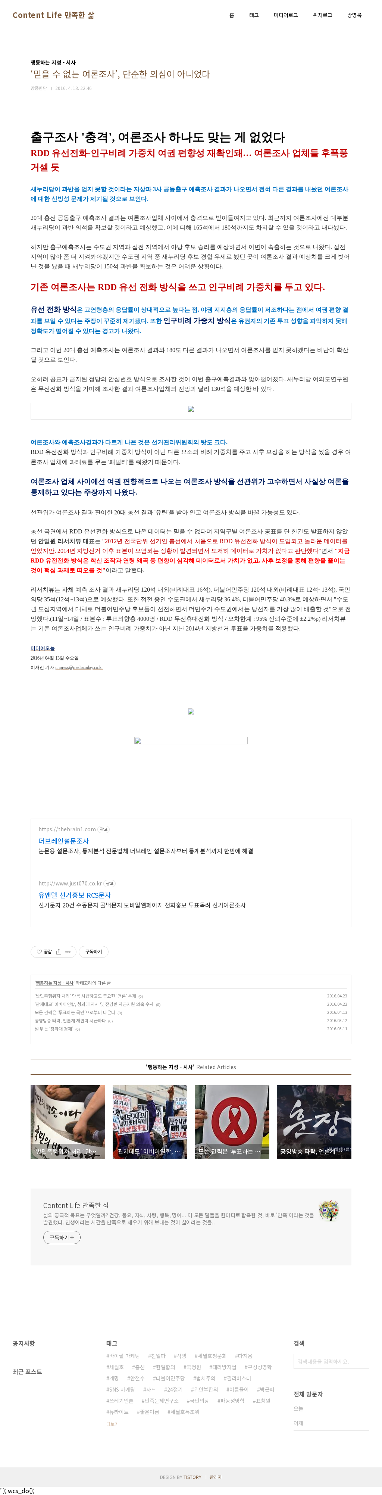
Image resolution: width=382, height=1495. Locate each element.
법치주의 (206, 1378)
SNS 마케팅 (122, 1389)
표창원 (263, 1400)
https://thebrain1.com (67, 829)
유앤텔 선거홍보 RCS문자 (74, 894)
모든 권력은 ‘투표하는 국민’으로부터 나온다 (75, 1012)
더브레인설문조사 (63, 840)
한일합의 (165, 1367)
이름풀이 (239, 1389)
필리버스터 (239, 1378)
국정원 (194, 1367)
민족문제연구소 (162, 1400)
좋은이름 (149, 1411)
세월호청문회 (212, 1355)
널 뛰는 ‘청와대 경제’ (54, 1028)
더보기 (112, 1424)
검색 (362, 1361)
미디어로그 (286, 15)
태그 (254, 15)
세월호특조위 (185, 1411)
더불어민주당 (170, 1378)
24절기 (175, 1389)
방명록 (354, 15)
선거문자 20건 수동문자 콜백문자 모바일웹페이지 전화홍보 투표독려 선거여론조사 (142, 904)
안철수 (137, 1378)
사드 (151, 1389)
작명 (182, 1355)
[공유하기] (58, 951)
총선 (140, 1367)
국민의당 (199, 1400)
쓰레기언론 (121, 1400)
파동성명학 (232, 1400)
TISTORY (192, 1477)
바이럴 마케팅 (124, 1355)
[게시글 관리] (68, 951)
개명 (114, 1378)
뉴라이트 (119, 1411)
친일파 (158, 1355)
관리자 (216, 1477)
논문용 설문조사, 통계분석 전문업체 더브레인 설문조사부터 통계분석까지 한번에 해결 (145, 850)
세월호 (116, 1367)
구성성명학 (260, 1367)
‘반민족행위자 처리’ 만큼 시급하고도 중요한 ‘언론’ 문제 (85, 996)
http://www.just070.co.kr (70, 883)
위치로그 (322, 15)
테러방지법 (224, 1367)
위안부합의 (206, 1389)
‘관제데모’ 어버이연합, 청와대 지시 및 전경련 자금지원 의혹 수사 (94, 1004)
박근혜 (267, 1389)
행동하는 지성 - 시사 (54, 982)
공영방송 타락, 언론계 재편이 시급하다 (70, 1020)
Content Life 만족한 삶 (53, 15)
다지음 (245, 1355)
